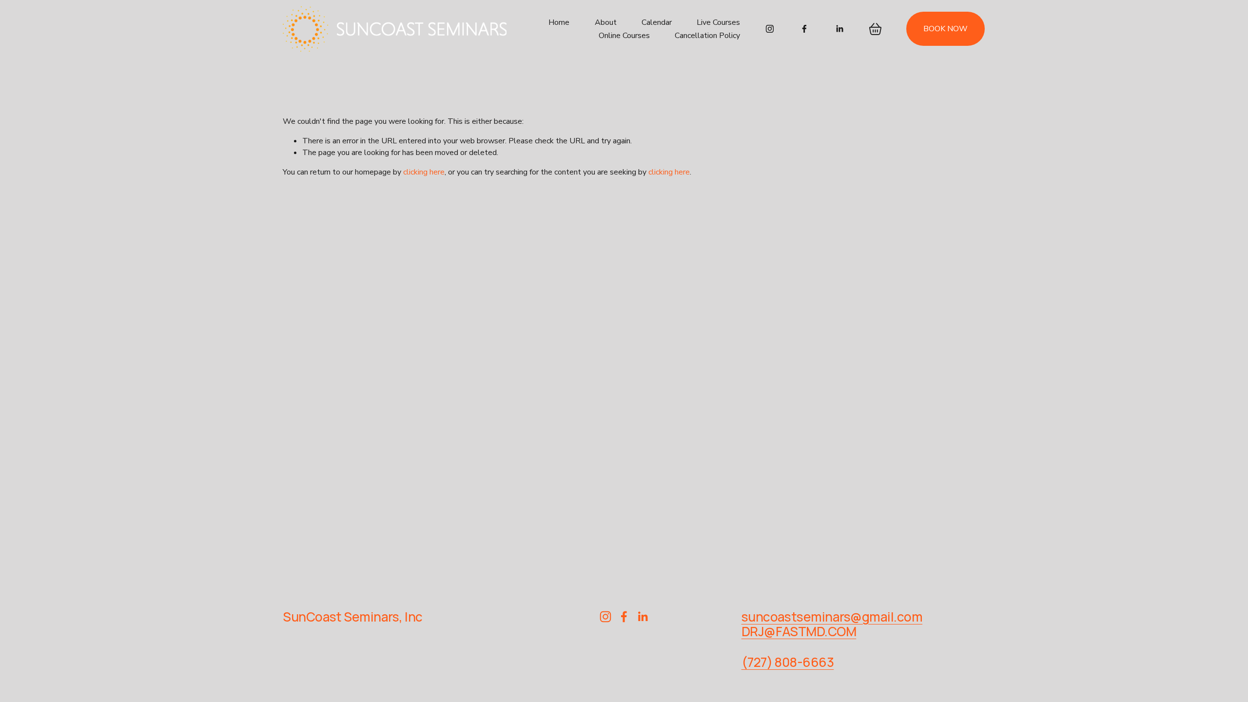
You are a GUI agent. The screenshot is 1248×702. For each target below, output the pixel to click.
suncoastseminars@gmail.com (831, 616)
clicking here (424, 172)
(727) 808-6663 (787, 662)
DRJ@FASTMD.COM (799, 631)
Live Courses (718, 22)
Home (558, 22)
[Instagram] (770, 29)
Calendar (657, 22)
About (606, 22)
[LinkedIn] (839, 29)
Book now (945, 28)
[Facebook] (804, 29)
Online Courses (624, 35)
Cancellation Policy (707, 35)
